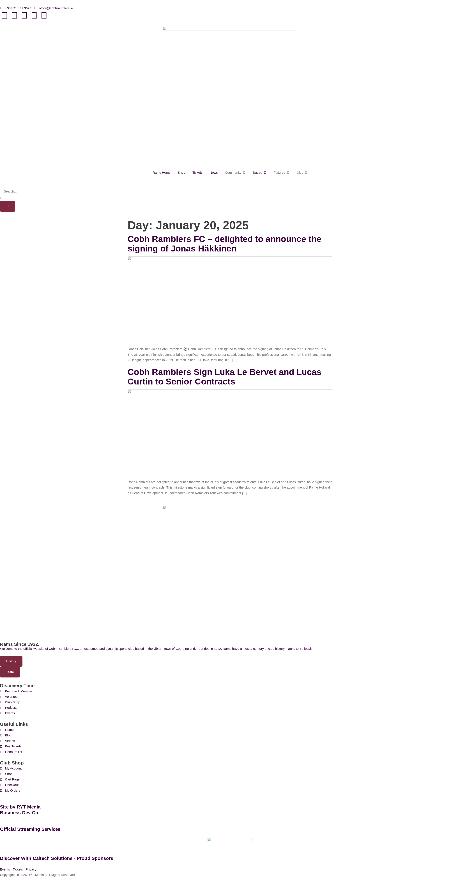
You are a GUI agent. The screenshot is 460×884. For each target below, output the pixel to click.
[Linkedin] (14, 15)
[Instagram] (44, 15)
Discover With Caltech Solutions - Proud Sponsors (56, 858)
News (214, 172)
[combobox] (230, 191)
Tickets (197, 172)
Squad (257, 172)
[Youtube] (34, 15)
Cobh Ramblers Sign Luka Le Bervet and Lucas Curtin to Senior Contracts (224, 376)
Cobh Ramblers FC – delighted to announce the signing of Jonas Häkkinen (224, 243)
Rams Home (162, 172)
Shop (181, 172)
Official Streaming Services (30, 829)
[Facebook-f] (4, 15)
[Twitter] (24, 15)
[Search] (7, 206)
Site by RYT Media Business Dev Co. (21, 809)
